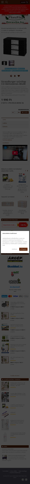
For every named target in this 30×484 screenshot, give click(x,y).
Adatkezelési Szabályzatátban (19, 243)
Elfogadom (24, 249)
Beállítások (14, 249)
